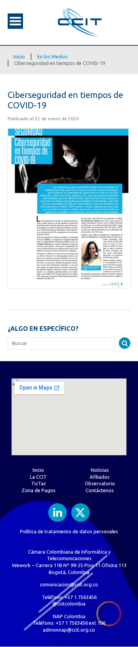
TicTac (38, 483)
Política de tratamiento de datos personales (69, 531)
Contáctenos (99, 490)
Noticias (100, 470)
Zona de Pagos (38, 490)
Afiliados (100, 476)
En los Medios (52, 56)
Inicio (19, 56)
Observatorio (100, 483)
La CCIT (38, 476)
